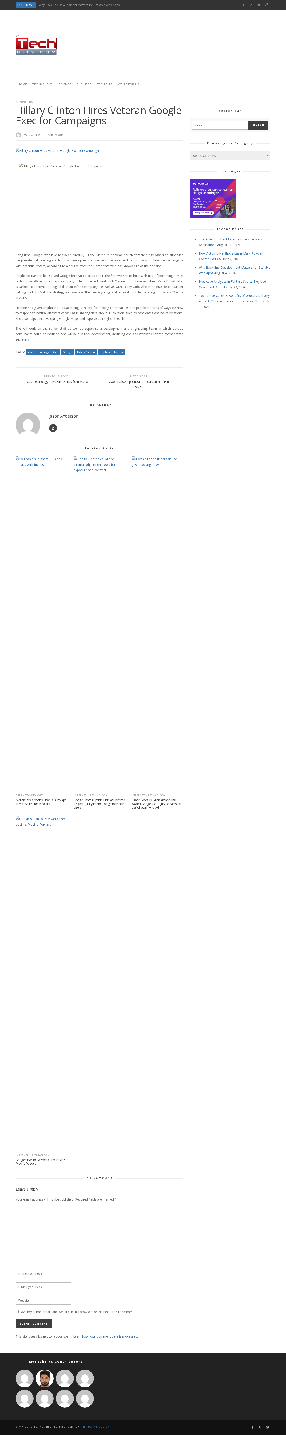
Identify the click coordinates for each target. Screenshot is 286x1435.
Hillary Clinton (86, 352)
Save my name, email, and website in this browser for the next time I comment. (77, 1312)
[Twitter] (259, 5)
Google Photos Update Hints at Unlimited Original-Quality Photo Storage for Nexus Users (99, 804)
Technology (34, 795)
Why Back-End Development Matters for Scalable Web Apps (79, 5)
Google (67, 352)
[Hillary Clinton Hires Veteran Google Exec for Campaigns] (58, 150)
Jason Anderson (33, 135)
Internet (80, 795)
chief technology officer (43, 352)
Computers (24, 102)
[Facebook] (243, 5)
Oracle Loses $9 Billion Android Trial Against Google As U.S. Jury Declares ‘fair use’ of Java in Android (156, 804)
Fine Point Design (95, 1426)
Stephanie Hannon (111, 352)
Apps (19, 795)
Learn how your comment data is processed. (105, 1336)
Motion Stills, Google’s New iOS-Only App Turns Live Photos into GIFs (41, 802)
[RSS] (251, 5)
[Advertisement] (189, 44)
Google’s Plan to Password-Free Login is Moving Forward (40, 1162)
